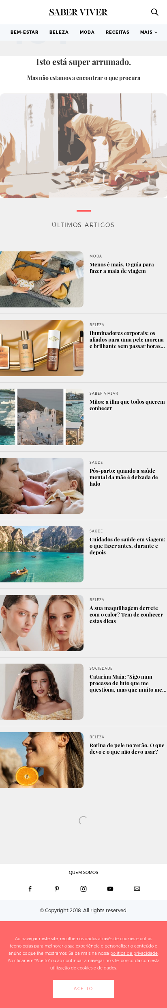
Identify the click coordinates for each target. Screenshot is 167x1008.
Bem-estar (25, 32)
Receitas (117, 32)
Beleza (59, 32)
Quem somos (83, 872)
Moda (87, 32)
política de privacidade (134, 953)
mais (146, 32)
